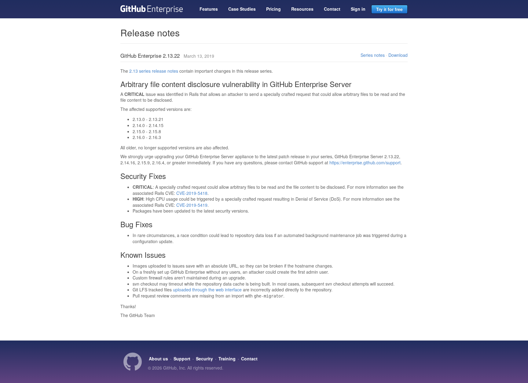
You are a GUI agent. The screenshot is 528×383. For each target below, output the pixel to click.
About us (158, 359)
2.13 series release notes (153, 71)
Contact (332, 9)
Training (227, 359)
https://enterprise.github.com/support (365, 162)
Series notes (373, 55)
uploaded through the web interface (207, 289)
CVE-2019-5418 (191, 193)
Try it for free (389, 9)
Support (182, 359)
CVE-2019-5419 (191, 205)
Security (204, 359)
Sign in (358, 9)
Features (209, 9)
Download (398, 55)
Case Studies (242, 9)
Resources (302, 9)
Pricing (273, 9)
